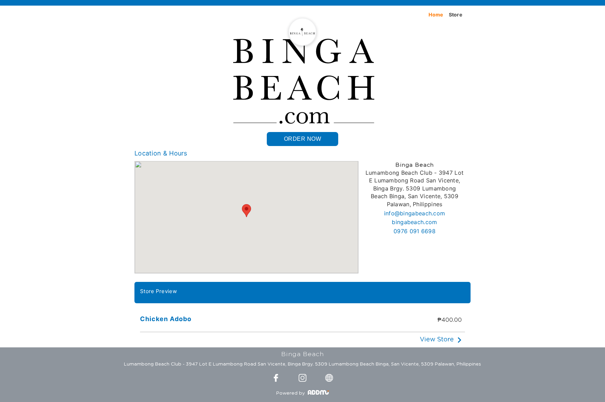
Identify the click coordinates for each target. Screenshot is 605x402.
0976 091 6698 (415, 231)
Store (456, 15)
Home (436, 15)
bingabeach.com (414, 222)
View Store (437, 340)
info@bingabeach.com (414, 213)
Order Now (302, 139)
